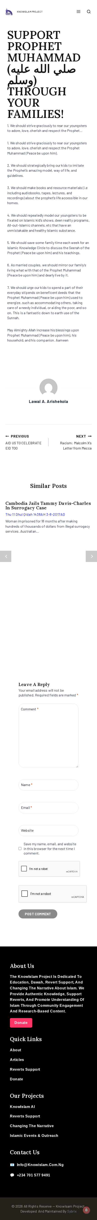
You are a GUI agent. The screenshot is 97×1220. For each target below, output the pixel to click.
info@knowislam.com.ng (40, 1165)
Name (26, 784)
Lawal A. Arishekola (48, 401)
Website (27, 830)
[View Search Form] (88, 12)
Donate (21, 1023)
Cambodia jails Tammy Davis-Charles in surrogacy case (48, 505)
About (15, 1050)
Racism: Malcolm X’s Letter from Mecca (76, 442)
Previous (5, 556)
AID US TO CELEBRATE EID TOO (23, 442)
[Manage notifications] (86, 1210)
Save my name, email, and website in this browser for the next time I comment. (50, 848)
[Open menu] (78, 12)
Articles (17, 1060)
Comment (30, 709)
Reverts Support (25, 1069)
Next (91, 556)
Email (26, 807)
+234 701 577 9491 (33, 1175)
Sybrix (72, 1211)
